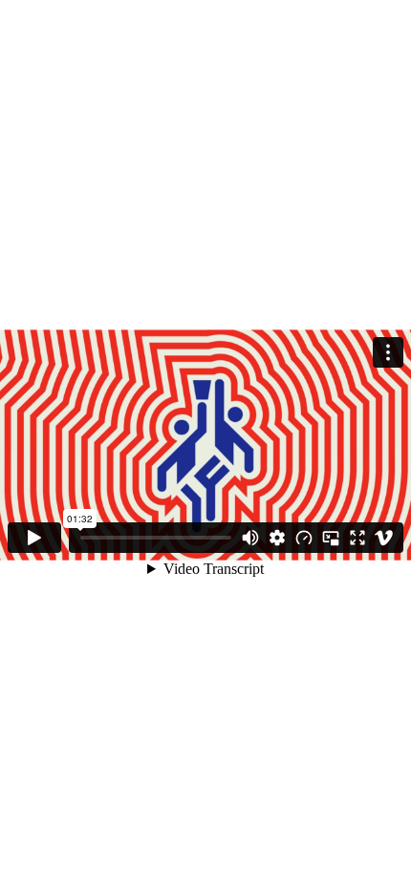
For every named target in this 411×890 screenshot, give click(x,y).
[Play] (34, 537)
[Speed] (303, 537)
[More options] (388, 352)
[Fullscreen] (357, 537)
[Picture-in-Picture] (330, 537)
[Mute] (250, 537)
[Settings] (277, 537)
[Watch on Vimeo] (384, 537)
